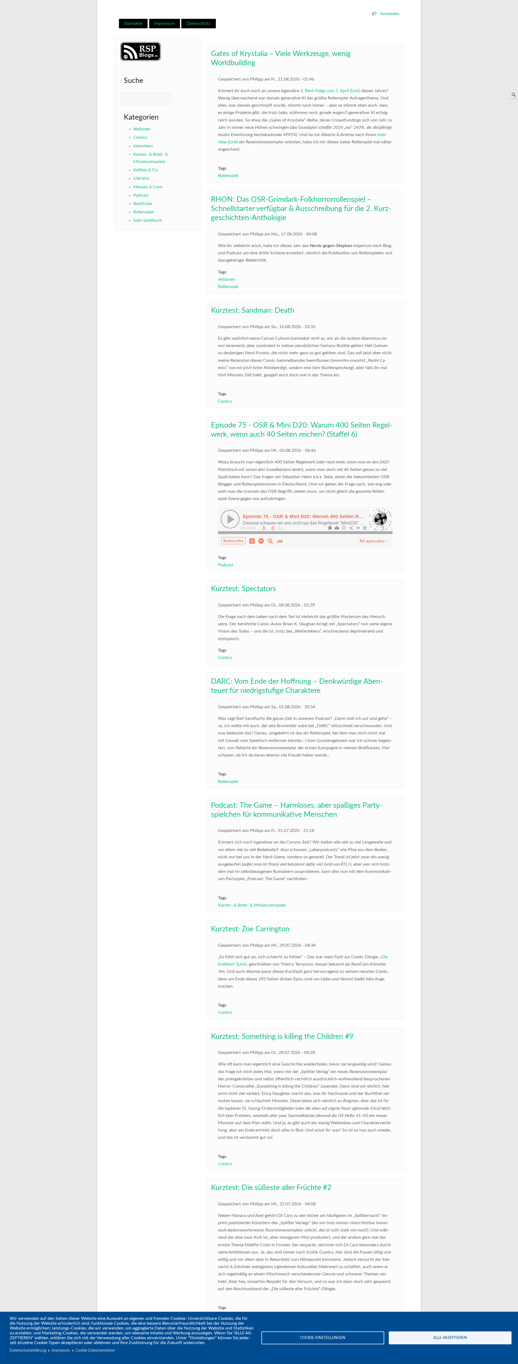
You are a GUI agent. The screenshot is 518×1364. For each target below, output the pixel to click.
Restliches (142, 204)
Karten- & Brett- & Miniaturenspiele (252, 905)
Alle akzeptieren (450, 1338)
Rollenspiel (143, 212)
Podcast (141, 195)
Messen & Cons (148, 187)
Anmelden (389, 14)
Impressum (164, 23)
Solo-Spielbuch (147, 220)
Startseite (133, 23)
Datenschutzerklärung (28, 1350)
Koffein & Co (145, 170)
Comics (140, 137)
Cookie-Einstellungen (322, 1338)
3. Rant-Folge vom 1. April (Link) (330, 91)
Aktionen (142, 129)
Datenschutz (198, 23)
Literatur (141, 178)
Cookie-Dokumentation (95, 1350)
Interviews (143, 146)
